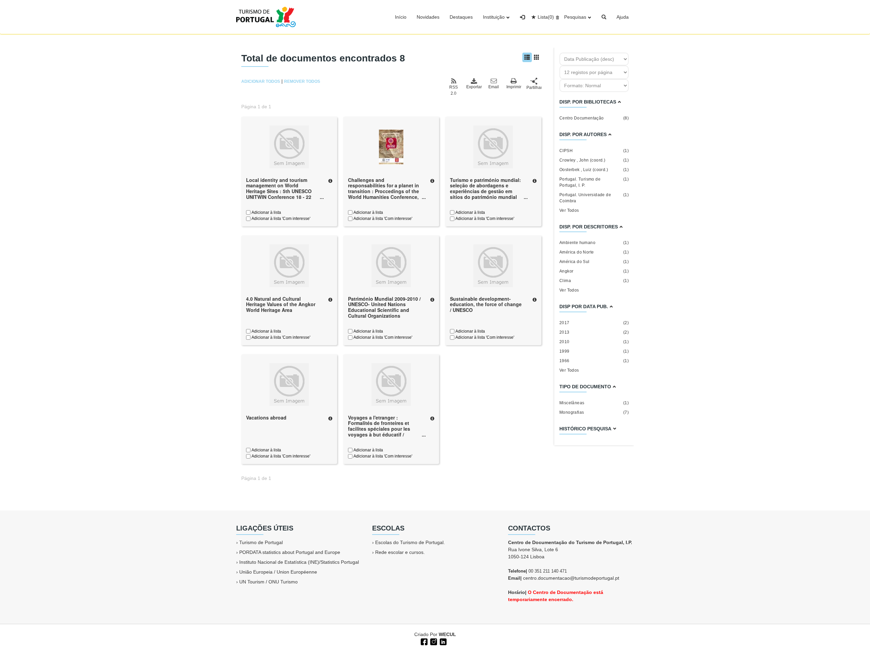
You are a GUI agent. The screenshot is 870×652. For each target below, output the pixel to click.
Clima (594, 280)
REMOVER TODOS (302, 81)
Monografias (594, 412)
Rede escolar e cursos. (400, 552)
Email (493, 87)
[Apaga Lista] (556, 17)
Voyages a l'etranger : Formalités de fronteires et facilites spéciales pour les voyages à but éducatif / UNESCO (379, 429)
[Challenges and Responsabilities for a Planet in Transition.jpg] (391, 146)
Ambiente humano (594, 242)
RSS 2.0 (453, 90)
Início (400, 17)
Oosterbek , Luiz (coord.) (594, 169)
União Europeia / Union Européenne (278, 572)
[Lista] (527, 57)
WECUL (447, 634)
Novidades (428, 17)
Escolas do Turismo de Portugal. (410, 542)
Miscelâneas (594, 402)
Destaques (461, 17)
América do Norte (594, 252)
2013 (594, 332)
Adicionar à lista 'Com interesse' (280, 218)
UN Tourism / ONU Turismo (268, 581)
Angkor (594, 271)
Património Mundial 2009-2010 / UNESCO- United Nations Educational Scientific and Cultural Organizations (384, 307)
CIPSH (594, 150)
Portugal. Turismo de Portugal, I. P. (594, 182)
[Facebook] (423, 641)
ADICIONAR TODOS (260, 81)
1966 (594, 360)
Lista (546, 17)
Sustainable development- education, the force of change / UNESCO (486, 304)
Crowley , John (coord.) (594, 160)
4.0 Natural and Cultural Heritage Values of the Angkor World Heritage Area (280, 304)
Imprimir (513, 87)
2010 (594, 341)
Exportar (473, 87)
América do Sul (594, 261)
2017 (594, 322)
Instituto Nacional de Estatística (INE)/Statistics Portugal (299, 562)
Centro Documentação (594, 118)
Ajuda (622, 17)
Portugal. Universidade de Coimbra (594, 197)
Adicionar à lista (265, 212)
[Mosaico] (536, 57)
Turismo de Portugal (261, 542)
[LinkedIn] (442, 641)
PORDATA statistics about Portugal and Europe (289, 552)
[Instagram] (433, 641)
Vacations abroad (266, 417)
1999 (594, 351)
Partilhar (533, 87)
